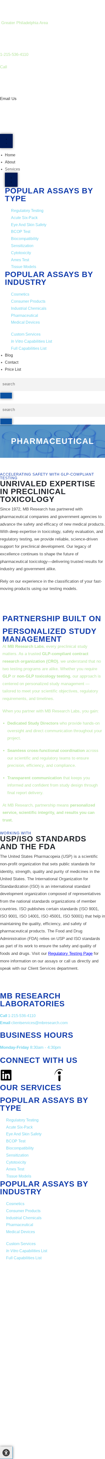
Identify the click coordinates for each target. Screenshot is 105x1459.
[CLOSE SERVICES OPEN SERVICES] (11, 180)
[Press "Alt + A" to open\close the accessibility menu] (6, 1453)
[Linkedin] (6, 1075)
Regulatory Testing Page (70, 953)
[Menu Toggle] (6, 141)
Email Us (9, 98)
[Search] (6, 395)
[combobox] (52, 384)
